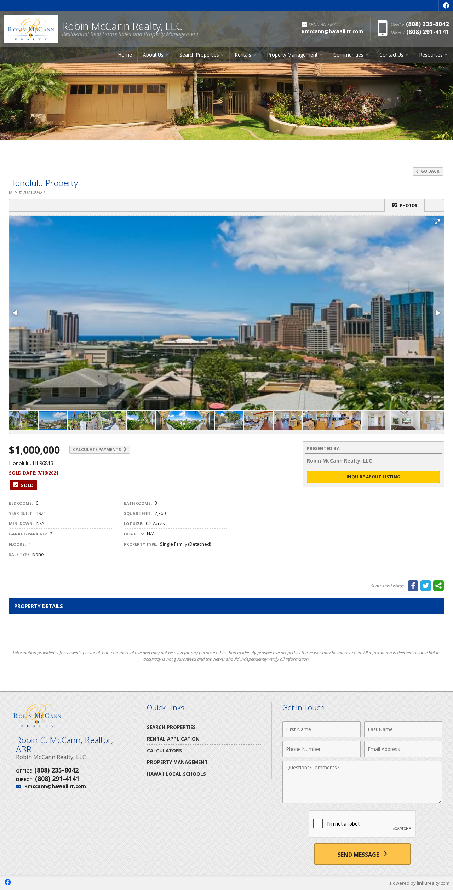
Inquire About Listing (373, 477)
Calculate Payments (97, 449)
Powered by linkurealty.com (419, 883)
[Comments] (362, 801)
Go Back (430, 171)
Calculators (164, 750)
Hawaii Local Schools (176, 773)
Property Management (177, 762)
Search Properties (171, 727)
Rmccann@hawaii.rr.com (55, 786)
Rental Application (173, 738)
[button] (437, 222)
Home (125, 54)
